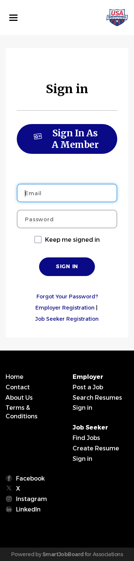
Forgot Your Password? (67, 296)
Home (14, 376)
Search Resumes (97, 397)
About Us (19, 397)
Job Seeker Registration (67, 319)
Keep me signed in (72, 239)
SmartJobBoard (63, 554)
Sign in (82, 407)
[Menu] (13, 18)
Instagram (31, 499)
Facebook (30, 478)
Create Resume (96, 448)
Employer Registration (65, 307)
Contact (18, 387)
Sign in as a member (75, 138)
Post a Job (88, 387)
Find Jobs (86, 437)
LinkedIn (28, 509)
